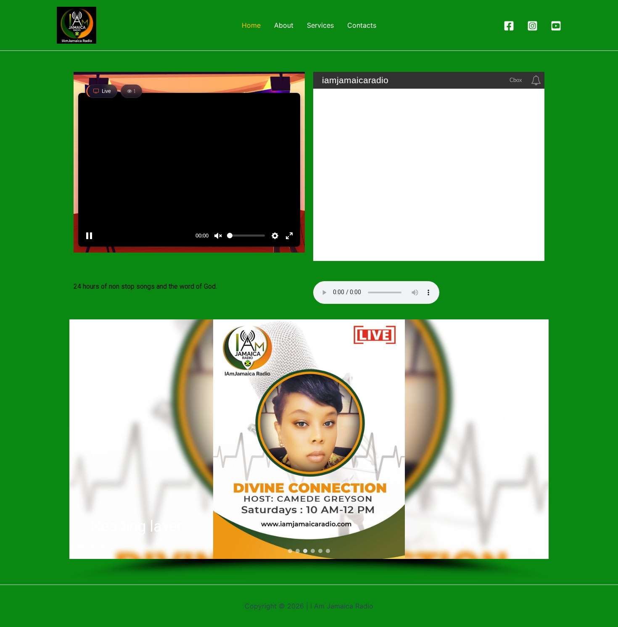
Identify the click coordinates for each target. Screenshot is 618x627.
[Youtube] (556, 26)
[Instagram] (532, 26)
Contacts (361, 25)
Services (320, 25)
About (283, 25)
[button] (82, 439)
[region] (309, 449)
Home (251, 25)
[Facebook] (509, 26)
